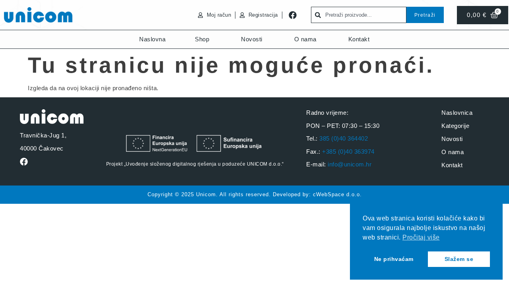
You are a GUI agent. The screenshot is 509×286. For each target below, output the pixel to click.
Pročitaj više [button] (421, 237)
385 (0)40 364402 (343, 138)
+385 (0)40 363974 (348, 151)
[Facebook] (292, 15)
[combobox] (358, 15)
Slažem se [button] (459, 259)
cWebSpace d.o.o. (337, 194)
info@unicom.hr (349, 164)
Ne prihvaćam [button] (394, 259)
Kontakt (359, 39)
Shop (202, 39)
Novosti (251, 39)
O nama (305, 39)
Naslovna (152, 39)
